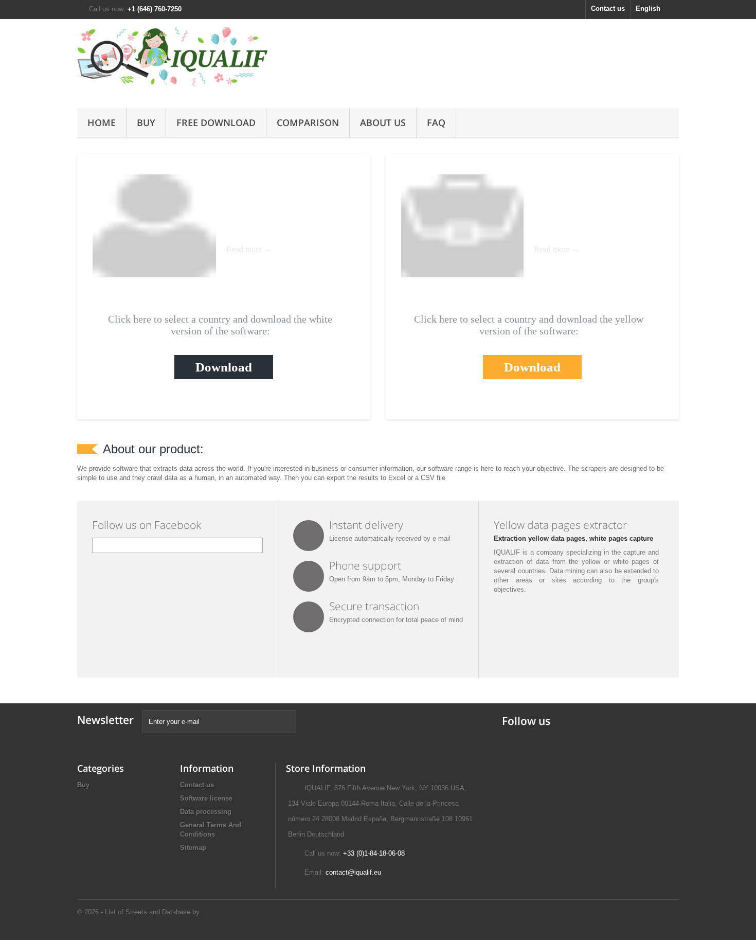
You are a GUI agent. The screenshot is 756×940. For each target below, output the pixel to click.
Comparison (308, 122)
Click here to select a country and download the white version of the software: (220, 324)
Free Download (216, 122)
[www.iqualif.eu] (172, 61)
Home (101, 122)
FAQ (436, 122)
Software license (206, 798)
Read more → (249, 249)
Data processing (205, 811)
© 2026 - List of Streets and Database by (138, 912)
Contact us (608, 8)
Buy (146, 122)
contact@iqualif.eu (353, 872)
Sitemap (193, 848)
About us (383, 122)
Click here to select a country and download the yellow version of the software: (528, 324)
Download (223, 367)
